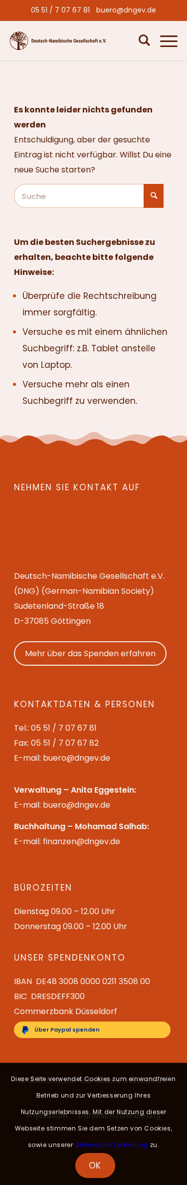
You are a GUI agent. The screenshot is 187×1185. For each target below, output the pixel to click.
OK (95, 1166)
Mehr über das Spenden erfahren (90, 653)
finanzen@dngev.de (81, 841)
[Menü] (164, 40)
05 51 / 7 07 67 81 (60, 10)
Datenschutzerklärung (111, 1145)
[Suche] (142, 40)
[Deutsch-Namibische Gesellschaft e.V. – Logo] (58, 40)
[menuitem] (60, 9)
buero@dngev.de (126, 10)
